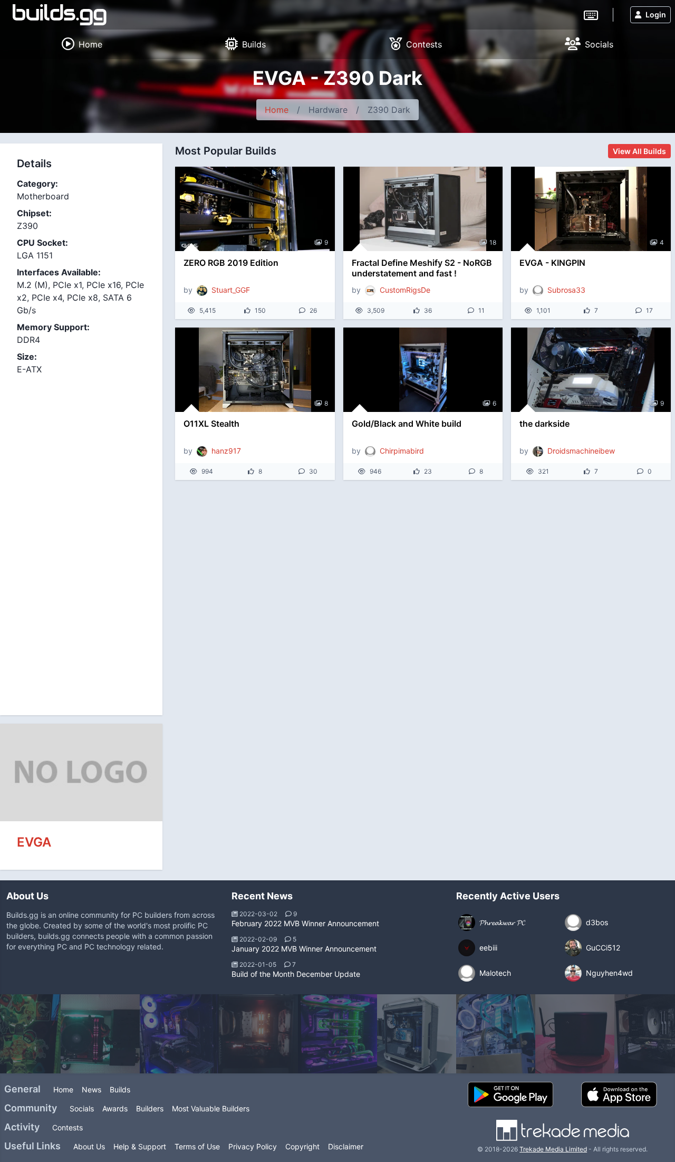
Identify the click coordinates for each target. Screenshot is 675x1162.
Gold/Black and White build (406, 423)
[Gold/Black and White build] (423, 370)
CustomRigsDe (405, 289)
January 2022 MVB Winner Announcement (304, 948)
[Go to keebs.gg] (591, 14)
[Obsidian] (179, 1033)
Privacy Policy (252, 1146)
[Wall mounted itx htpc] (100, 1033)
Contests (67, 1127)
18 (492, 242)
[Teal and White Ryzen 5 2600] (495, 1033)
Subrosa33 (566, 289)
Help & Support (139, 1146)
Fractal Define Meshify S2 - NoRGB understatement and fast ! (422, 268)
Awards (115, 1108)
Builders (149, 1108)
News (91, 1089)
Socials (82, 1108)
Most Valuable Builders (210, 1108)
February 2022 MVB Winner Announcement (305, 923)
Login (655, 14)
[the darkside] (591, 370)
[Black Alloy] (574, 1033)
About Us (89, 1146)
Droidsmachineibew (581, 450)
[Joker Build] (337, 1033)
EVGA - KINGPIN (552, 262)
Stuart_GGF (230, 289)
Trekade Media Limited (553, 1149)
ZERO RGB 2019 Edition (231, 262)
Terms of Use (197, 1146)
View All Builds (639, 151)
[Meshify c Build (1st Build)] (258, 1033)
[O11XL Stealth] (255, 370)
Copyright (302, 1146)
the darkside (544, 423)
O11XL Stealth (211, 423)
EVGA (34, 842)
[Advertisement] (81, 539)
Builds (120, 1089)
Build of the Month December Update (296, 973)
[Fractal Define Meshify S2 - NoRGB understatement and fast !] (423, 209)
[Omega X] (416, 1033)
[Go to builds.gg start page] (59, 15)
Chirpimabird (402, 450)
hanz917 (226, 450)
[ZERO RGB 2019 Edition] (255, 209)
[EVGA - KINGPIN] (591, 209)
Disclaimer (345, 1146)
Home (276, 109)
